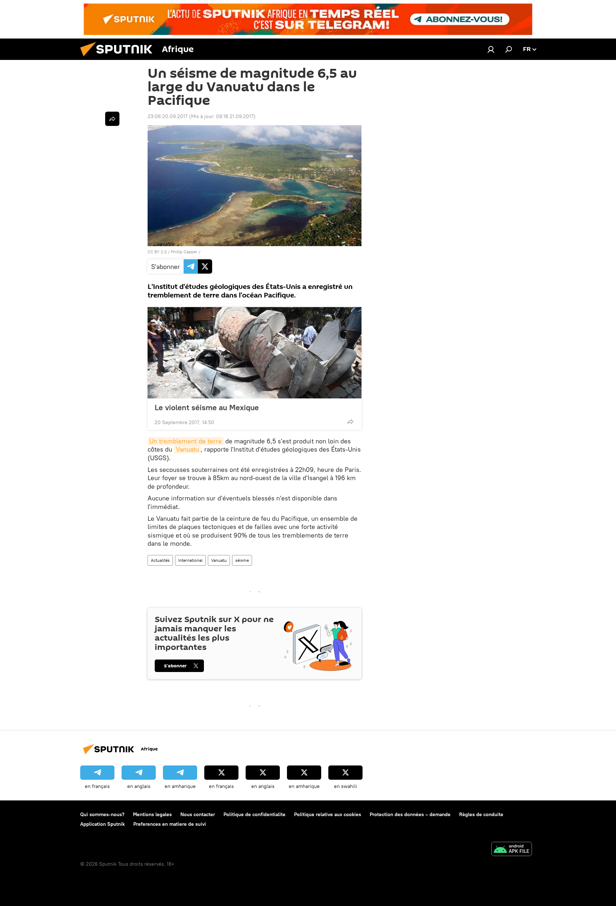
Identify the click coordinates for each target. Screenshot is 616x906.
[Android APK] (511, 850)
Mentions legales (152, 814)
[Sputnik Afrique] (119, 58)
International (190, 560)
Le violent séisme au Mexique (207, 407)
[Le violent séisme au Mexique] (254, 352)
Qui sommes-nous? (102, 814)
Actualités (160, 560)
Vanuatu (187, 449)
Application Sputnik (102, 824)
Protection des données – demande (410, 814)
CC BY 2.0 (157, 251)
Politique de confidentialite (255, 814)
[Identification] (491, 49)
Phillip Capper (184, 251)
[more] (350, 421)
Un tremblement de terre (185, 441)
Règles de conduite (481, 814)
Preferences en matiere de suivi (169, 824)
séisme (242, 560)
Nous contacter (197, 814)
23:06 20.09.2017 (168, 116)
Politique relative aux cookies (327, 814)
